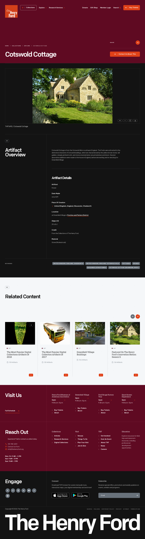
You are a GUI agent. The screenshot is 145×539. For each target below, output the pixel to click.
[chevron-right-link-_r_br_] (31, 375)
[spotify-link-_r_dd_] (8, 496)
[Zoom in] (120, 120)
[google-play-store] (80, 495)
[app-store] (60, 495)
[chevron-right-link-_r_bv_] (101, 375)
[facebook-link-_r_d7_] (8, 490)
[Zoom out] (125, 120)
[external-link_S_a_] (23, 444)
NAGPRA (89, 509)
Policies (97, 509)
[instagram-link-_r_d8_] (13, 490)
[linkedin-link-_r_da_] (23, 490)
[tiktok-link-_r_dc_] (34, 490)
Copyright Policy (108, 509)
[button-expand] (31, 325)
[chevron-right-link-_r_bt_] (66, 375)
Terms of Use (135, 509)
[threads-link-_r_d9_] (18, 490)
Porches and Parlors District (78, 215)
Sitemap (126, 509)
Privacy (119, 509)
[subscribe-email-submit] (137, 495)
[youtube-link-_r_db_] (29, 490)
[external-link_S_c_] (23, 449)
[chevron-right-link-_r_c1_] (136, 375)
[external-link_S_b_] (23, 446)
